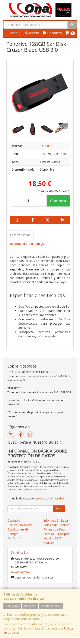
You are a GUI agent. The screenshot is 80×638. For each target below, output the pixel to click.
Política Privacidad (19, 525)
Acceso (33, 33)
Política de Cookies (56, 525)
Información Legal (55, 520)
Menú (14, 33)
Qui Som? (14, 538)
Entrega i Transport (56, 534)
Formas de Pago (54, 529)
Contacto (54, 33)
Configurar (12, 606)
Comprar (58, 200)
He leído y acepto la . (38, 498)
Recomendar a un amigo (27, 244)
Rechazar (29, 606)
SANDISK (46, 146)
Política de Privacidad (35, 489)
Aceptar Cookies (51, 606)
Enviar (59, 508)
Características (20, 235)
